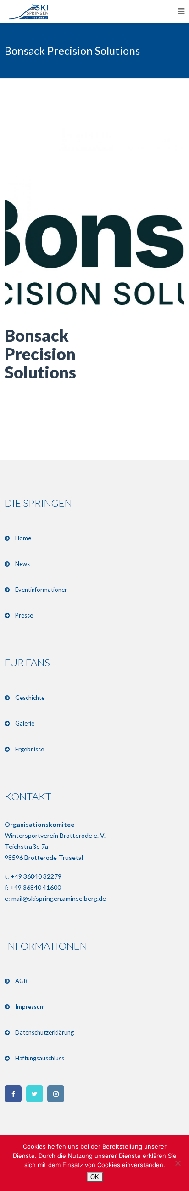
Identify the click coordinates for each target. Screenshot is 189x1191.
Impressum (30, 1006)
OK (94, 1177)
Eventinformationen (41, 589)
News (22, 563)
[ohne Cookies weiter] (177, 1163)
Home (23, 538)
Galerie (24, 723)
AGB (21, 981)
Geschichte (29, 697)
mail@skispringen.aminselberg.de (58, 898)
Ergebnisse (29, 749)
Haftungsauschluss (39, 1058)
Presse (24, 615)
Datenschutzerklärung (44, 1032)
